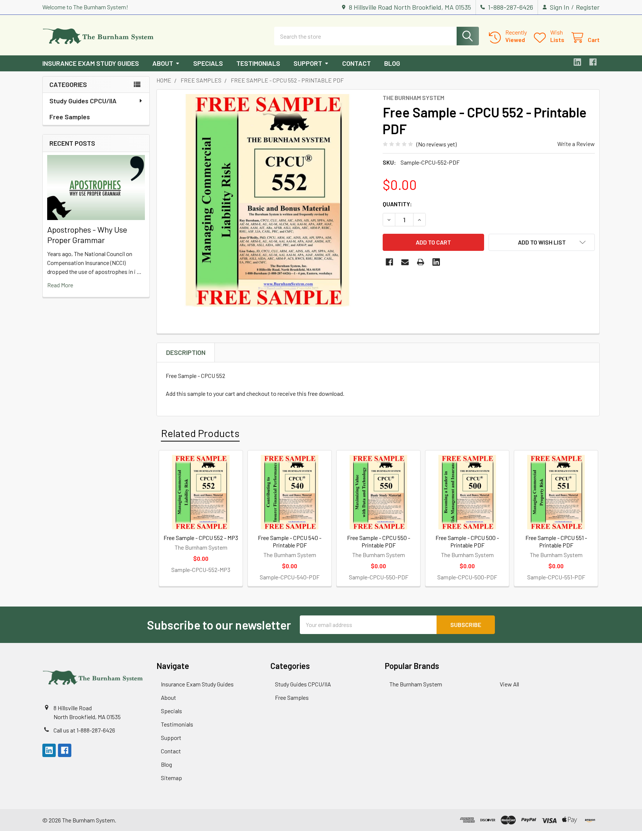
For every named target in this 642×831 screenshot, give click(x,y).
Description (185, 352)
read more (60, 284)
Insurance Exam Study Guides (90, 63)
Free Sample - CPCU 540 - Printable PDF (289, 541)
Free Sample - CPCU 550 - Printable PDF (378, 541)
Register (588, 7)
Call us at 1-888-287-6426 (84, 730)
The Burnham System (415, 684)
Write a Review (576, 143)
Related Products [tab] (200, 433)
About (162, 63)
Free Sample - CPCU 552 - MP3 (200, 537)
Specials (208, 63)
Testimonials (258, 63)
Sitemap (171, 777)
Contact (356, 63)
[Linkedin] (577, 62)
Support (308, 63)
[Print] (420, 262)
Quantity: (397, 203)
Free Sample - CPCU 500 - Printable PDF (467, 541)
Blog (392, 63)
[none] (267, 200)
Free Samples (69, 117)
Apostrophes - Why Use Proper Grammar (87, 234)
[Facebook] (593, 62)
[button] (542, 242)
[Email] (405, 262)
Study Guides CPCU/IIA (83, 101)
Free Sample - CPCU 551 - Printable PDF (556, 541)
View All (509, 684)
